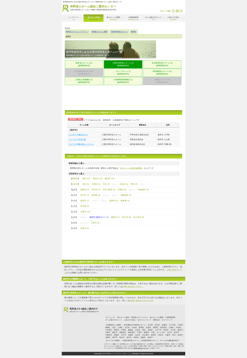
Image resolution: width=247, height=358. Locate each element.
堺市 (174, 335)
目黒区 (150, 330)
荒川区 (157, 325)
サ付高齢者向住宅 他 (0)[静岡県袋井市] (84, 72)
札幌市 (130, 335)
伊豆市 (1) (96, 189)
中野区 (123, 330)
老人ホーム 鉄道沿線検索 (131, 168)
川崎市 (107, 332)
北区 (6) (85, 184)
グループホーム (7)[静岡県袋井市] (123, 72)
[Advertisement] (123, 99)
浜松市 (75, 184)
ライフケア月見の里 (77, 139)
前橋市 (116, 335)
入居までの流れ (130, 320)
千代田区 (108, 330)
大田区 (180, 325)
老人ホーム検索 (123, 317)
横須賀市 (131, 332)
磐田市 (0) (132, 190)
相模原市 (122, 332)
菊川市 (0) (106, 195)
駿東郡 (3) (125, 201)
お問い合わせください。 (132, 286)
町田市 (166, 330)
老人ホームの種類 (156, 317)
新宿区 (141, 327)
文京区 (137, 330)
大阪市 (167, 335)
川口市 (169, 332)
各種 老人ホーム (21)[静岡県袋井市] (84, 64)
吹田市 (180, 335)
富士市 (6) (126, 217)
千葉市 (139, 332)
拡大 (181, 11)
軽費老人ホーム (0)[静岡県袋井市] (162, 81)
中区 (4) (106, 184)
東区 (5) (134, 184)
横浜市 (180, 330)
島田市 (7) (84, 201)
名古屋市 (145, 335)
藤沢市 (114, 332)
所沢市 (176, 332)
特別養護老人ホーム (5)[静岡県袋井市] (162, 72)
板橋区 (164, 325)
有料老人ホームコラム (139, 317)
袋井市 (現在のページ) (99, 217)
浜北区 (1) (124, 184)
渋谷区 (134, 327)
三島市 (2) (95, 223)
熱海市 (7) (84, 189)
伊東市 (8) (122, 189)
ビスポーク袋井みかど (78, 135)
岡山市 (121, 337)
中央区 (178, 327)
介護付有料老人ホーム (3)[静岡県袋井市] (123, 64)
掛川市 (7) (84, 195)
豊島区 (116, 330)
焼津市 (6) (84, 228)
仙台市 (137, 335)
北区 (114, 327)
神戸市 (114, 337)
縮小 (173, 11)
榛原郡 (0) (83, 217)
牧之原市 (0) (84, 223)
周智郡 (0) (104, 201)
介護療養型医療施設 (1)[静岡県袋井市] (123, 81)
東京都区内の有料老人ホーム (135, 325)
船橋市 (146, 332)
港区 (144, 330)
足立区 (150, 325)
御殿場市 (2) (126, 195)
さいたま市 (160, 332)
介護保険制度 (170, 317)
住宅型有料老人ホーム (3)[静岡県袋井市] (162, 64)
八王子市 (158, 330)
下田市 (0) (95, 201)
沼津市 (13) (85, 212)
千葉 (152, 332)
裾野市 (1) (114, 201)
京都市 (107, 337)
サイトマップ (167, 320)
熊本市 (150, 337)
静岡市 (75, 178)
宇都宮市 (108, 335)
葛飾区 (107, 327)
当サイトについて (144, 320)
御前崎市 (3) (143, 189)
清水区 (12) (97, 178)
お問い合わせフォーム (141, 348)
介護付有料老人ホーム (130, 340)
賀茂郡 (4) (96, 195)
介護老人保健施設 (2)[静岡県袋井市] (84, 81)
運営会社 (156, 320)
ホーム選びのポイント (113, 320)
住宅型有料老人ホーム (149, 340)
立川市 (173, 330)
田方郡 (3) (84, 206)
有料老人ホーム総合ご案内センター (93, 8)
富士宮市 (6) (139, 217)
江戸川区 (172, 325)
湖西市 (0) (115, 195)
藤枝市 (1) (115, 217)
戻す (177, 11)
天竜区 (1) (96, 184)
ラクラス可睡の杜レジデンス (81, 144)
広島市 (136, 337)
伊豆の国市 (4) (109, 189)
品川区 (127, 327)
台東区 (171, 327)
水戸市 (123, 335)
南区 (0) (142, 184)
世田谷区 (163, 327)
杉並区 (148, 327)
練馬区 (130, 330)
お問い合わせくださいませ (141, 300)
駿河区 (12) (109, 178)
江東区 (120, 327)
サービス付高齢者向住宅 (169, 340)
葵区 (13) (86, 178)
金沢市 (128, 337)
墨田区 (155, 327)
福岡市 (143, 337)
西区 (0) (114, 184)
